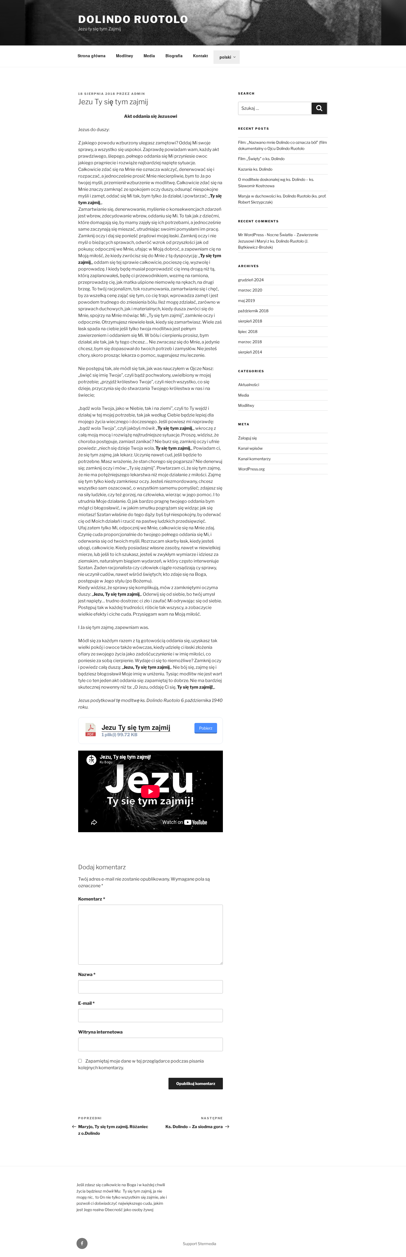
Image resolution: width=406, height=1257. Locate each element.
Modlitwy (124, 55)
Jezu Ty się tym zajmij (136, 727)
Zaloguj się (247, 438)
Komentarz (91, 899)
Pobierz (205, 728)
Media (149, 55)
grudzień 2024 (251, 279)
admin (138, 94)
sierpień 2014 (250, 352)
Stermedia (207, 1243)
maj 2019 (246, 300)
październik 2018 (253, 310)
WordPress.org (251, 469)
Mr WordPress (251, 234)
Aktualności (248, 384)
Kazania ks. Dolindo (255, 169)
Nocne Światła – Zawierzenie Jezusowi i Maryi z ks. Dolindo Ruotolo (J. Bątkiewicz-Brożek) (278, 240)
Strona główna (92, 55)
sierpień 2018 (250, 321)
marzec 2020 (250, 290)
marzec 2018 (250, 341)
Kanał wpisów (250, 448)
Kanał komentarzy (254, 458)
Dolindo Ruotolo (133, 19)
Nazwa (87, 974)
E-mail (86, 1003)
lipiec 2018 (247, 331)
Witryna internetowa (100, 1032)
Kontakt (200, 55)
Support (190, 1243)
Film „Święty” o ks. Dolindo (261, 158)
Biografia (174, 55)
